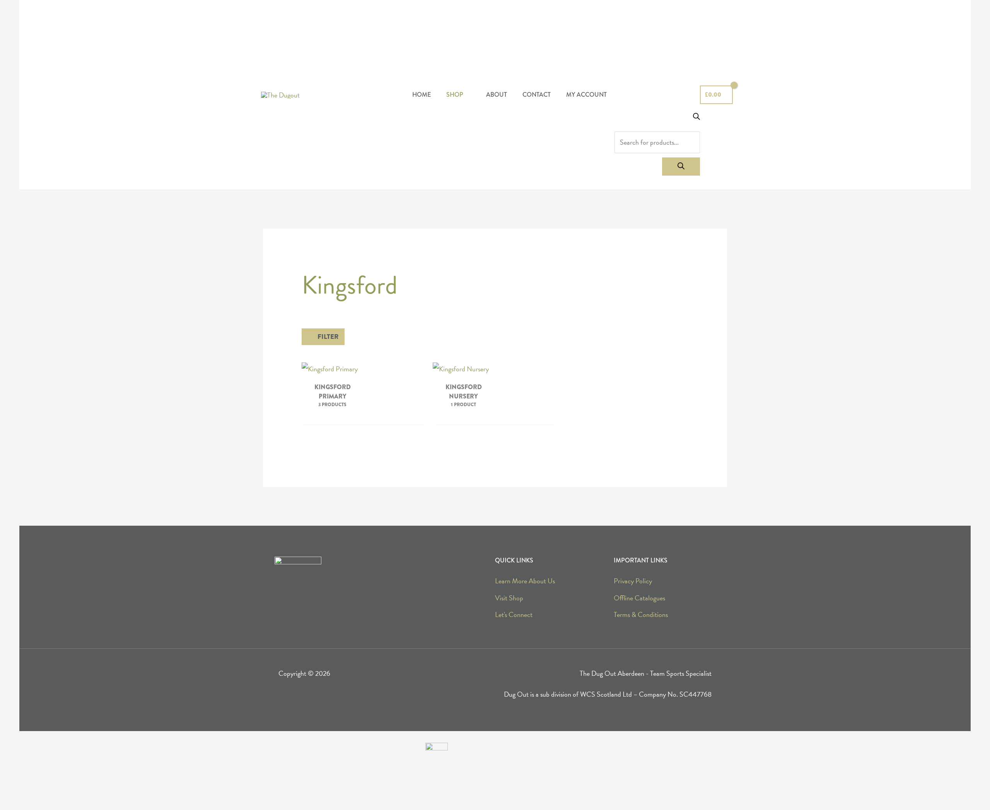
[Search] (681, 166)
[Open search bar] (696, 117)
